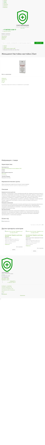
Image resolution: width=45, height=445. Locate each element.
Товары (5, 2)
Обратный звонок (7, 31)
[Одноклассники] (18, 134)
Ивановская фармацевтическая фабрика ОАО (11, 168)
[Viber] (24, 134)
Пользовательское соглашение (8, 290)
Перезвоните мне (22, 422)
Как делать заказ (5, 278)
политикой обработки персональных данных (22, 110)
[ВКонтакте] (16, 134)
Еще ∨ (3, 291)
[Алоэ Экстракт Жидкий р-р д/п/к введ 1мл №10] (13, 231)
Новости (5, 3)
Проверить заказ (5, 279)
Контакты (5, 6)
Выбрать (10, 311)
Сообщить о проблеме (6, 286)
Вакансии (5, 7)
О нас (3, 292)
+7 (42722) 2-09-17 (9, 29)
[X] (22, 134)
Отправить (22, 112)
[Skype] (28, 134)
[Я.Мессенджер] (19, 134)
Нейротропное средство (8, 48)
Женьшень (4, 173)
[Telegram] (21, 134)
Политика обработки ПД (7, 287)
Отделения (5, 4)
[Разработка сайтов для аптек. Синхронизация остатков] (4, 294)
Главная (5, 0)
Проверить (22, 353)
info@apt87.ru (13, 281)
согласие (14, 108)
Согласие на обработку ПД (7, 288)
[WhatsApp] (25, 134)
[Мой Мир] (27, 134)
